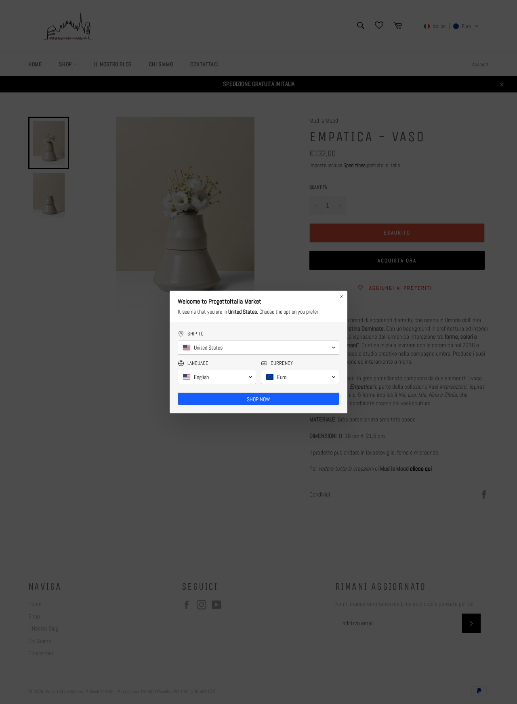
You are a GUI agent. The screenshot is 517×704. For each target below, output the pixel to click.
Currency (282, 363)
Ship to (195, 333)
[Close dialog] (341, 296)
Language (197, 363)
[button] (258, 347)
